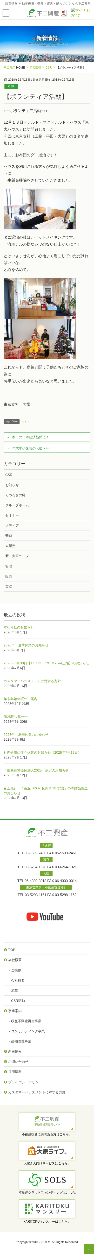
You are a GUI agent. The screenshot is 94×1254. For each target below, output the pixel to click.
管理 (8, 566)
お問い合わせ (18, 1061)
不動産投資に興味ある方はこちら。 (47, 1134)
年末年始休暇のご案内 (20, 699)
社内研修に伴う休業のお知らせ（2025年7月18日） (42, 752)
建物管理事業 (21, 1041)
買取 (8, 586)
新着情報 (15, 1051)
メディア (12, 525)
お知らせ (12, 485)
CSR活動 (18, 1001)
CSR (11, 86)
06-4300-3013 (35, 881)
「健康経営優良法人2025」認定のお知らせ (36, 770)
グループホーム (17, 505)
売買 (8, 536)
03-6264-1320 (35, 867)
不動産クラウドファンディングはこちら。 (48, 1192)
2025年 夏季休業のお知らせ (26, 735)
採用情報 (15, 1072)
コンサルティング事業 (28, 1031)
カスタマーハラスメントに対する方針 (32, 681)
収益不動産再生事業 (26, 1021)
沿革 (14, 990)
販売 (8, 576)
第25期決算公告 (16, 717)
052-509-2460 (35, 853)
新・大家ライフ (17, 556)
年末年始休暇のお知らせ (30, 448)
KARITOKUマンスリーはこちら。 (47, 1221)
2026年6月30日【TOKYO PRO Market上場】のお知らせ (46, 663)
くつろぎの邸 (15, 495)
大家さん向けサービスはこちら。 (47, 1163)
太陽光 (10, 546)
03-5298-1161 (35, 895)
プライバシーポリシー (25, 1082)
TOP (11, 950)
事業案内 (15, 1011)
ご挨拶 (16, 970)
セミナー (12, 515)
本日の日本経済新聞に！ (30, 437)
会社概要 (15, 960)
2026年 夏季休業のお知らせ (26, 645)
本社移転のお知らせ (19, 627)
